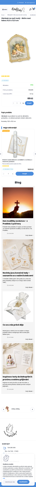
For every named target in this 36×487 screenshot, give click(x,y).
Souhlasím (23, 482)
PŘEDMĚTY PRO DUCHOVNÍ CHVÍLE (17, 15)
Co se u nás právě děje (13, 325)
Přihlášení (21, 2)
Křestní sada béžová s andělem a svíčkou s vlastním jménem (17, 160)
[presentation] (3, 409)
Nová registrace (31, 2)
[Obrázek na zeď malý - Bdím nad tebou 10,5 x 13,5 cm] (18, 48)
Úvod (2, 15)
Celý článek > (29, 235)
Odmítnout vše (10, 482)
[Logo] (18, 9)
